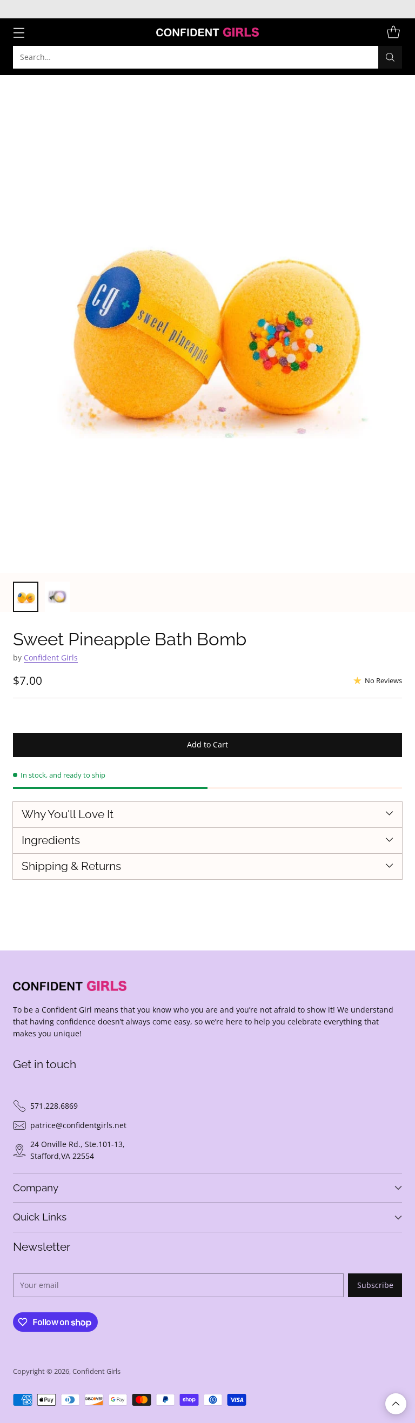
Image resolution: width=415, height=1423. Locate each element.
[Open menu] (19, 32)
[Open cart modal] (393, 32)
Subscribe (375, 1285)
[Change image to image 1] (25, 597)
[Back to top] (395, 1403)
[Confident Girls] (207, 32)
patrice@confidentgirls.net (78, 1125)
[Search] (390, 57)
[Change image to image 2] (57, 597)
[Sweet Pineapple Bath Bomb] (207, 324)
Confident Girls (51, 657)
